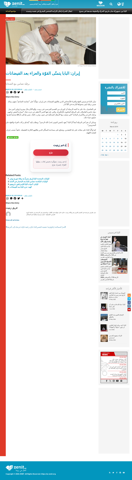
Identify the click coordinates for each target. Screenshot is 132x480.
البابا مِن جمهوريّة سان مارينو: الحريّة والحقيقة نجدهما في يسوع (91, 11)
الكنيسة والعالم (46, 4)
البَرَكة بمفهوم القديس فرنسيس (115, 337)
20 (110, 146)
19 (106, 146)
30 (121, 150)
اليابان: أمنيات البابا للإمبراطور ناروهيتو (24, 184)
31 (125, 150)
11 (102, 142)
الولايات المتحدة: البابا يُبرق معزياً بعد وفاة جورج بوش (29, 179)
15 (118, 142)
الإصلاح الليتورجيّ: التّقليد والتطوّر (116, 316)
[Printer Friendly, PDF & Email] (12, 137)
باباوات (11, 19)
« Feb (102, 155)
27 (110, 150)
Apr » (106, 155)
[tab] (107, 354)
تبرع (57, 4)
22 (118, 146)
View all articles (12, 220)
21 (114, 146)
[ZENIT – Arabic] (16, 4)
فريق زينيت (38, 89)
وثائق (53, 4)
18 (102, 146)
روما (40, 4)
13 (110, 142)
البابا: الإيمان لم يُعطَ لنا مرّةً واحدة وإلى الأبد (106, 239)
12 (106, 142)
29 (118, 150)
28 (114, 150)
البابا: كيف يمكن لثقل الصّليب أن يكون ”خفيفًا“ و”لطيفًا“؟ (117, 326)
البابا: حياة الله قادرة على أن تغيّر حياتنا (117, 305)
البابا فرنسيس (34, 4)
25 (102, 150)
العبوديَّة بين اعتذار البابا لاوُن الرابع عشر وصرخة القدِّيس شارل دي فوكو (117, 295)
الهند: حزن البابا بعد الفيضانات (21, 187)
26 (106, 150)
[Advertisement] (113, 48)
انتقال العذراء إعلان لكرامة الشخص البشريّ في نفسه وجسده (37, 11)
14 (114, 142)
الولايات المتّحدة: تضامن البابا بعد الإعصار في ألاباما (29, 181)
